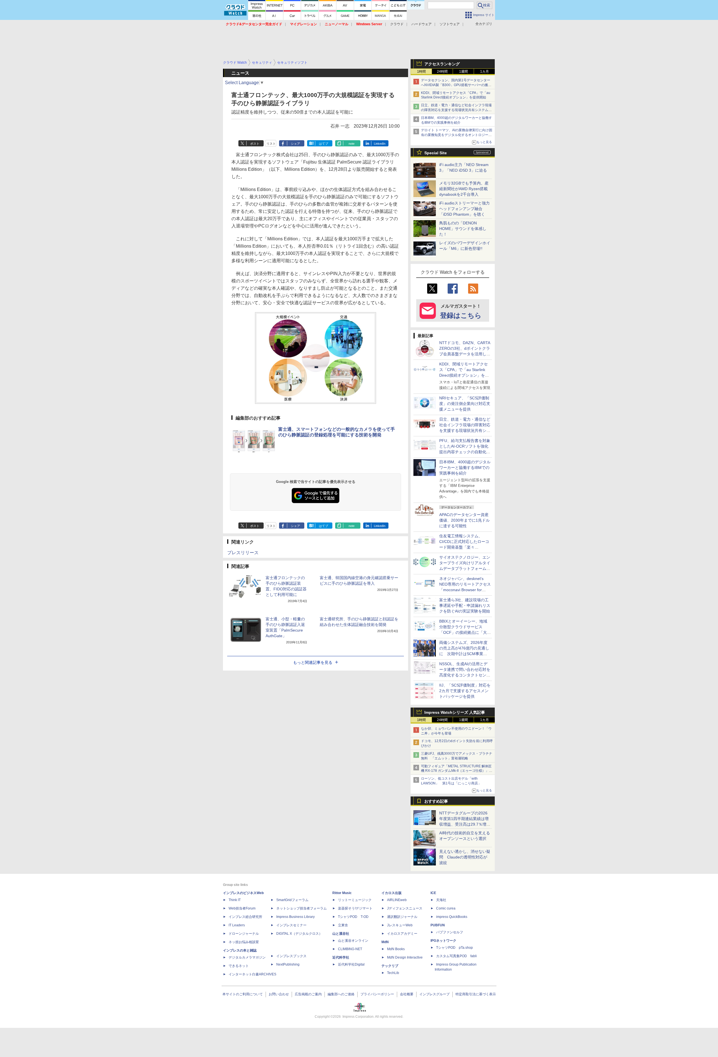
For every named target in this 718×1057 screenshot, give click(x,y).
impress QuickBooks (451, 917)
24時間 (442, 71)
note (352, 143)
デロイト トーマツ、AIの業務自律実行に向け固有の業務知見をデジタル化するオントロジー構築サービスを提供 (456, 135)
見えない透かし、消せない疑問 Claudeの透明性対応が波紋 (464, 857)
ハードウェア (421, 24)
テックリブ (389, 966)
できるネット (239, 966)
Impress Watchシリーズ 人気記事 (454, 712)
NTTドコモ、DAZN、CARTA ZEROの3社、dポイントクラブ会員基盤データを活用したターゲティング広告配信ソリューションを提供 (464, 353)
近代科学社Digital (351, 964)
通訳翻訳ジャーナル (402, 917)
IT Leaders (237, 925)
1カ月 (484, 71)
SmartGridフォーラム (292, 900)
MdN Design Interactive (405, 957)
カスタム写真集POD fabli (456, 956)
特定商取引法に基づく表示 (475, 994)
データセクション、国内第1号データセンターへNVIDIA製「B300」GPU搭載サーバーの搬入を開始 (456, 85)
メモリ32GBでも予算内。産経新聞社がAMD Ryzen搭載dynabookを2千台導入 (464, 189)
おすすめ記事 (436, 801)
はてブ (323, 143)
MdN (385, 942)
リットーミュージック (355, 900)
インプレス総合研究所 (245, 917)
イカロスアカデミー (402, 934)
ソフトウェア (449, 24)
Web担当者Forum (242, 908)
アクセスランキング (442, 64)
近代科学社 (340, 957)
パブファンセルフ (449, 932)
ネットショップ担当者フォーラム (301, 908)
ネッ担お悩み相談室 (244, 942)
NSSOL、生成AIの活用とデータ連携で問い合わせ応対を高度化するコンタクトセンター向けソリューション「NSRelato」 (464, 675)
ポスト (254, 143)
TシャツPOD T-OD (353, 917)
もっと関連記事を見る (312, 662)
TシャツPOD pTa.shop (454, 948)
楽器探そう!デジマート (355, 908)
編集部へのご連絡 (341, 994)
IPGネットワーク (443, 941)
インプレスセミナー (291, 925)
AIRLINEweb (397, 900)
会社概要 (406, 994)
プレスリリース (243, 552)
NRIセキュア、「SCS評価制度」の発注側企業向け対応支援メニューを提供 (464, 403)
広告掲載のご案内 (308, 994)
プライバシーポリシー (377, 994)
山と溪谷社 (340, 934)
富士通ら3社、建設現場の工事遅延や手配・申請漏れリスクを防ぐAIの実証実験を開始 (464, 605)
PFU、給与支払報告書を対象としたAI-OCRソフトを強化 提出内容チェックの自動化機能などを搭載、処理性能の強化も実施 (465, 451)
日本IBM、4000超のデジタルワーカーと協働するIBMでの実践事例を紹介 (465, 467)
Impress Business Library (295, 917)
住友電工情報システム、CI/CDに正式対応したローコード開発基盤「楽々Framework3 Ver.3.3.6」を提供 (464, 547)
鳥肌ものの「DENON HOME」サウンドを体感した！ (462, 228)
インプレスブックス (291, 956)
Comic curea (445, 908)
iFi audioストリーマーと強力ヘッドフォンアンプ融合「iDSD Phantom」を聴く (464, 209)
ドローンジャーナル (244, 934)
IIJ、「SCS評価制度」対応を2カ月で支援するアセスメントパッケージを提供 (465, 691)
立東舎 (343, 925)
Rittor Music (342, 893)
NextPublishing (288, 964)
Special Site (435, 153)
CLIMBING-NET (350, 949)
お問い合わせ (279, 994)
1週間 (463, 71)
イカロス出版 (391, 893)
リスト (271, 143)
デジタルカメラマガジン (247, 957)
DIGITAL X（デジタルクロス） (299, 934)
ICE (433, 893)
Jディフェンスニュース (404, 908)
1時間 (421, 71)
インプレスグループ (434, 994)
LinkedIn (379, 143)
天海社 (441, 900)
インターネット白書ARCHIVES (252, 974)
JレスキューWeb (400, 925)
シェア (295, 143)
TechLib (393, 973)
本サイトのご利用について (242, 994)
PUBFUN (438, 925)
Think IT (235, 900)
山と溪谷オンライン (353, 941)
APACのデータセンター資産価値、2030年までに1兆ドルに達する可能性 (464, 520)
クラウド (397, 24)
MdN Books (396, 949)
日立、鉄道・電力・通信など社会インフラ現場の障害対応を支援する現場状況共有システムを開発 (456, 110)
